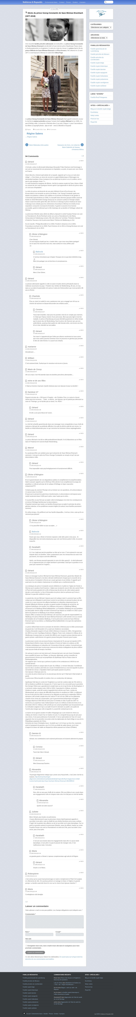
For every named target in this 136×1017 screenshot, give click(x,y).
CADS (98, 1014)
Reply (82, 160)
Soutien (75, 2)
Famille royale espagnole (99, 72)
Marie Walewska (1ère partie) (37, 145)
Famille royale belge (97, 63)
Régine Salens (35, 133)
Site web (28, 939)
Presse (68, 2)
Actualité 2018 (39, 129)
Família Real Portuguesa (99, 97)
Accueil (28, 1013)
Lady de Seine (58, 982)
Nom (27, 932)
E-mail (58, 932)
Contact (61, 2)
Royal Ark (94, 122)
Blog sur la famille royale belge (101, 109)
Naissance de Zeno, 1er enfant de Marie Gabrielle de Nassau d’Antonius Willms (71, 147)
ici (69, 123)
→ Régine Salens (31, 137)
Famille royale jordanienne (99, 79)
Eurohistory (94, 112)
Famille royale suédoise (98, 86)
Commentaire (30, 914)
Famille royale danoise (98, 69)
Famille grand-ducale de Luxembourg (34, 978)
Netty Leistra (95, 115)
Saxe (44, 129)
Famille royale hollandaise (99, 76)
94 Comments (52, 129)
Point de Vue (95, 119)
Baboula (39, 252)
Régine (29, 129)
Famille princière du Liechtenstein (32, 984)
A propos (82, 2)
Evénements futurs (51, 2)
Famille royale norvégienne (100, 82)
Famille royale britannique (99, 66)
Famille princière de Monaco (100, 54)
